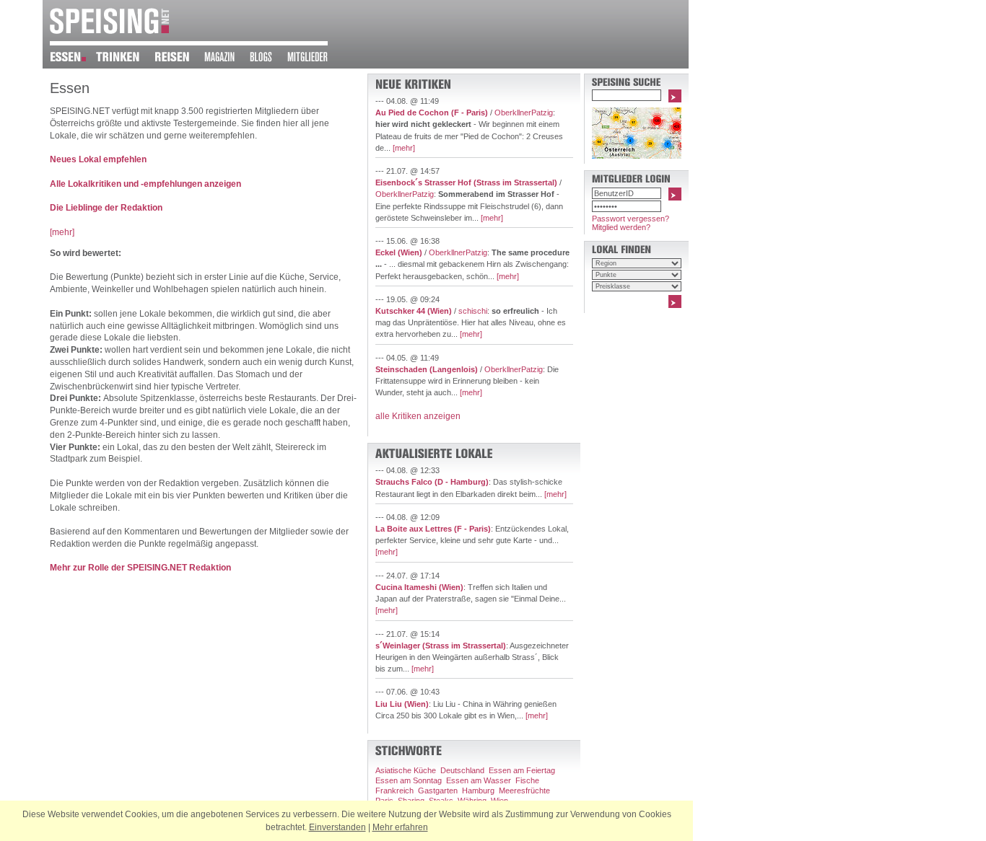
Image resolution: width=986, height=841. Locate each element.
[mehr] (62, 232)
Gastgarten (438, 790)
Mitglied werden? (621, 227)
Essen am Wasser (478, 780)
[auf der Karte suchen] (636, 156)
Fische (527, 780)
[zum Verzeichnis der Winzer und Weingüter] (125, 59)
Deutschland (462, 770)
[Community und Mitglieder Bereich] (315, 59)
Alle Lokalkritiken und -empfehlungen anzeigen (145, 184)
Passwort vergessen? (630, 218)
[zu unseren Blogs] (268, 59)
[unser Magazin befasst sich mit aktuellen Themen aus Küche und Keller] (227, 59)
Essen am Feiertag (522, 770)
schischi (472, 311)
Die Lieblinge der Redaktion (106, 208)
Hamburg (478, 790)
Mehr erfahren (400, 827)
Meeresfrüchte (524, 790)
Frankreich (394, 790)
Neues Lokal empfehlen (98, 159)
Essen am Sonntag (408, 780)
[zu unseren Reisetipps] (179, 59)
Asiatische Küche (405, 770)
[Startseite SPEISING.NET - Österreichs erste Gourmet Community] (109, 31)
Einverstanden (337, 827)
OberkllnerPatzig (523, 112)
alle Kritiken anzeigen (418, 416)
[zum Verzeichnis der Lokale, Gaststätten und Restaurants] (73, 59)
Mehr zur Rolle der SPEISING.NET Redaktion (140, 568)
